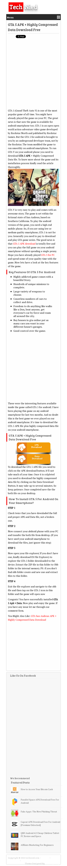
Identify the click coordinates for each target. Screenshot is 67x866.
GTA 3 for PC (48, 254)
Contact (45, 857)
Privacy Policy (29, 860)
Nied (23, 6)
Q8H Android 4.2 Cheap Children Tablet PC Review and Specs (40, 835)
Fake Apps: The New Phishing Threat (39, 811)
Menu (10, 17)
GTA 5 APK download (24, 243)
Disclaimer (13, 860)
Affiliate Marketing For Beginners (37, 844)
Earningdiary (52, 863)
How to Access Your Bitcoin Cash (37, 789)
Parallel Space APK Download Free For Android (40, 801)
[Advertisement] (33, 75)
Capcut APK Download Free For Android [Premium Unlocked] (40, 823)
